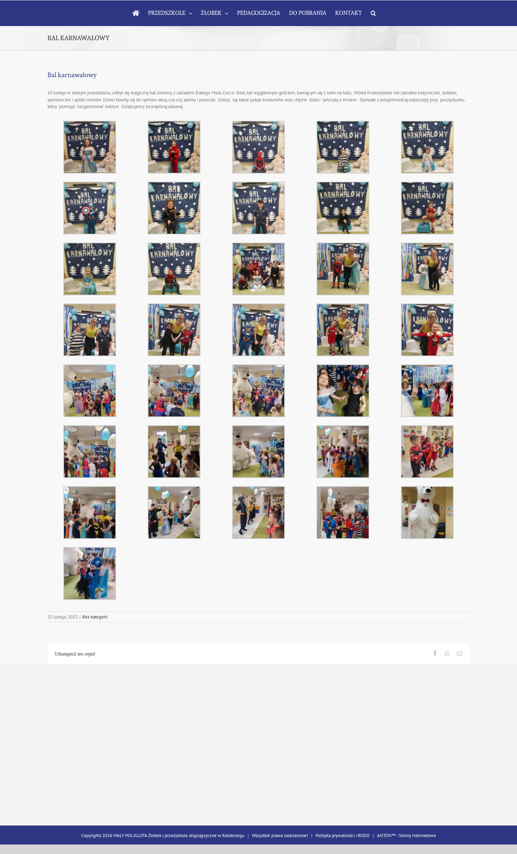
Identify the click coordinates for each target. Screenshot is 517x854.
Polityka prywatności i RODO (342, 836)
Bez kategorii (94, 617)
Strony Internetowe (417, 836)
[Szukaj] (373, 13)
